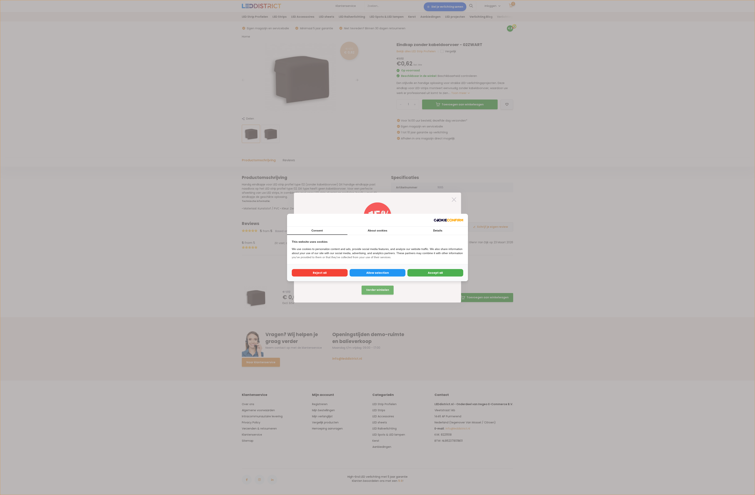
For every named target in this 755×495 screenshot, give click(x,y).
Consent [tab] (317, 230)
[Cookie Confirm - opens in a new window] (448, 220)
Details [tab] (437, 230)
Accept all (435, 273)
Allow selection (377, 273)
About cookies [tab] (377, 230)
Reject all (320, 273)
